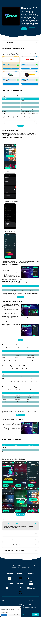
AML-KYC (19, 565)
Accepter (4, 614)
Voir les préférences (17, 614)
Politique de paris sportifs (15, 567)
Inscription (10, 68)
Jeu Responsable (26, 565)
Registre (24, 28)
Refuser (10, 614)
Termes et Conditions (34, 565)
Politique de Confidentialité (25, 567)
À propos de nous (6, 565)
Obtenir (35, 614)
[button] (20, 607)
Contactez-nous (13, 565)
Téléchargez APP (32, 28)
